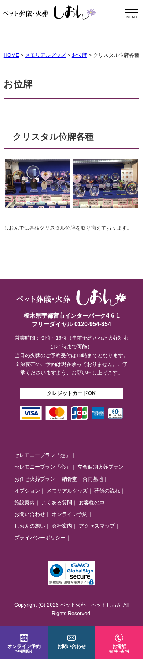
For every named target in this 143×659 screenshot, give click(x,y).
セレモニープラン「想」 (42, 455)
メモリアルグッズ (67, 491)
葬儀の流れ (107, 491)
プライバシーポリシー (40, 538)
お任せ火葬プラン (34, 479)
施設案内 (24, 502)
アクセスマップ (97, 526)
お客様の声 (91, 502)
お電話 (119, 648)
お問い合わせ (29, 514)
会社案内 (62, 526)
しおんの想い (29, 526)
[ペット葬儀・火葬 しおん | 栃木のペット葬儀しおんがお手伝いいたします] (49, 9)
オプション (27, 491)
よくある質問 (56, 502)
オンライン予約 (70, 514)
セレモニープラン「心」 (42, 467)
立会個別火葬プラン (100, 467)
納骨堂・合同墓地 (82, 479)
